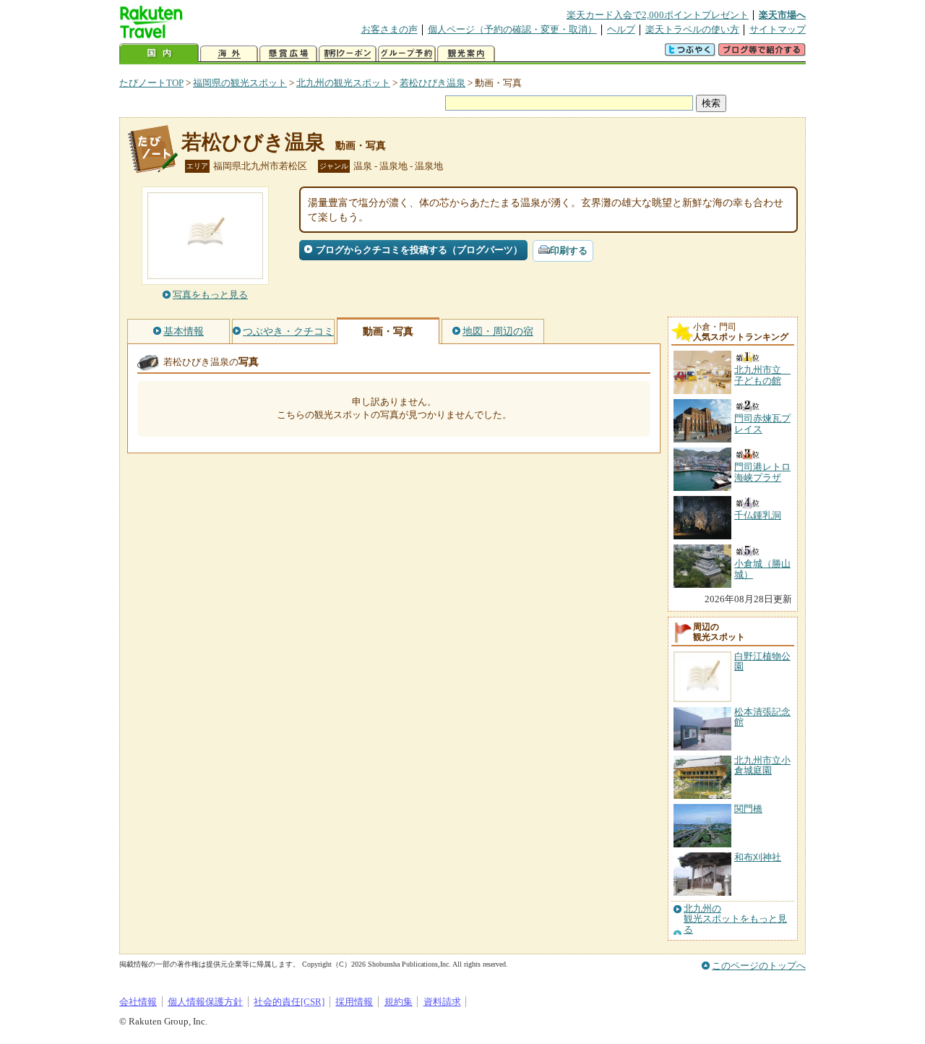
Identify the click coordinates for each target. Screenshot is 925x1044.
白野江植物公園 (762, 661)
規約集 (398, 1001)
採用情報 (354, 1001)
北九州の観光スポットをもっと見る (735, 919)
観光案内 (466, 53)
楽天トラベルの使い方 (692, 29)
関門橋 (748, 808)
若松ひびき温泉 (432, 82)
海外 (229, 53)
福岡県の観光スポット (240, 82)
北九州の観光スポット (343, 82)
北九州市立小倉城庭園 (762, 765)
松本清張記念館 (762, 716)
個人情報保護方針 (205, 1001)
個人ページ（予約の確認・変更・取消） (512, 29)
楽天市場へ (782, 14)
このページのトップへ (759, 965)
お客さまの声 (389, 29)
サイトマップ (777, 29)
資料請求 (442, 1001)
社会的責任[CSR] (289, 1001)
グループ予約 (407, 53)
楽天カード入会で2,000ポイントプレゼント (658, 14)
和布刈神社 (757, 857)
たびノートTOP (151, 82)
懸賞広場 (288, 53)
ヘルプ (621, 29)
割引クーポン (348, 53)
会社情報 (138, 1001)
